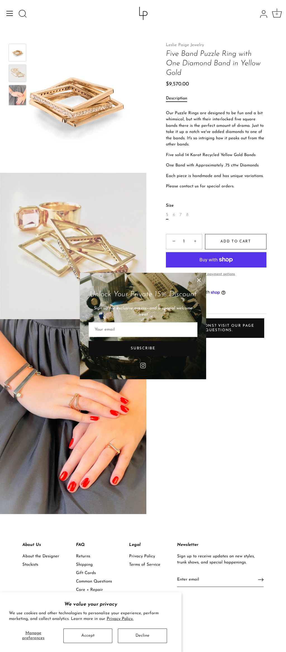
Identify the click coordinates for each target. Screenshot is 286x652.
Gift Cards (86, 573)
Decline (142, 636)
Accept (87, 636)
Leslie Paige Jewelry (185, 45)
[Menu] (10, 13)
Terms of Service (144, 565)
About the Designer (40, 556)
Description (176, 98)
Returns (83, 556)
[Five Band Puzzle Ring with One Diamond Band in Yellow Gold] (17, 52)
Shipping (84, 565)
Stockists (30, 565)
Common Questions (94, 581)
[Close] (199, 280)
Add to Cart (235, 241)
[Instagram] (143, 365)
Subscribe (143, 348)
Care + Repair (89, 590)
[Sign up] (261, 579)
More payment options (216, 274)
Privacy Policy (142, 556)
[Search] (22, 14)
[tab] (179, 98)
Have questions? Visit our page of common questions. (214, 328)
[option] (17, 54)
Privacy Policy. (120, 619)
